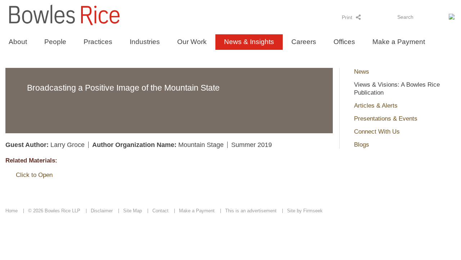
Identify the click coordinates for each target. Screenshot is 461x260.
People (55, 42)
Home (11, 210)
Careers (303, 42)
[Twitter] (377, 17)
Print (347, 17)
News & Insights (249, 42)
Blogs (361, 144)
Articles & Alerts (376, 105)
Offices (344, 42)
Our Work (192, 42)
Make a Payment (398, 42)
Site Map (132, 210)
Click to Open (34, 175)
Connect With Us (377, 131)
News (361, 71)
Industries (145, 42)
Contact (160, 210)
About (18, 42)
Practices (98, 42)
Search (405, 17)
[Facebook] (387, 17)
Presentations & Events (385, 118)
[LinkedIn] (368, 17)
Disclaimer (102, 210)
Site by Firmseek (305, 210)
